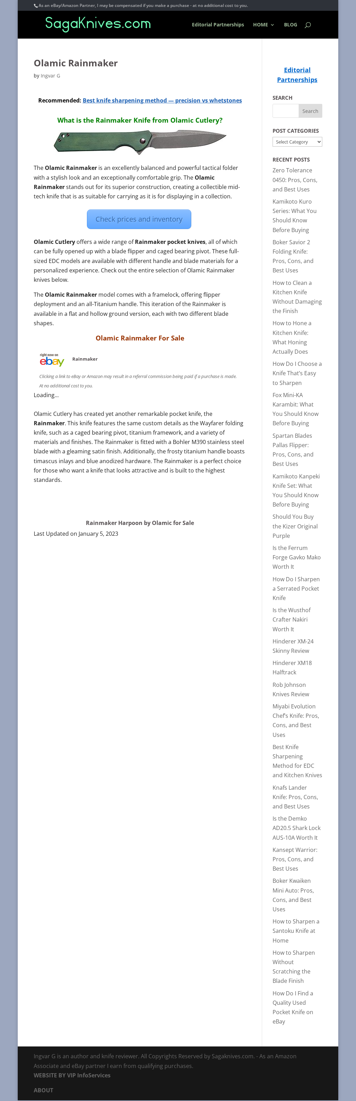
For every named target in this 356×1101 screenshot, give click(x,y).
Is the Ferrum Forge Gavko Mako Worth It (297, 557)
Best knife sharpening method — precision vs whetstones (162, 100)
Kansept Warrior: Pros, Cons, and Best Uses (295, 859)
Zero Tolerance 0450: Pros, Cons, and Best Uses (295, 179)
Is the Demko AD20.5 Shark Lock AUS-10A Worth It (297, 828)
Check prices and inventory (139, 219)
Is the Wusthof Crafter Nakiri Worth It (291, 619)
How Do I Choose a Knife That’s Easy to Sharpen (297, 373)
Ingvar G (50, 75)
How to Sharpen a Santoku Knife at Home (296, 931)
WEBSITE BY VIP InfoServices (72, 1075)
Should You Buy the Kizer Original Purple (295, 526)
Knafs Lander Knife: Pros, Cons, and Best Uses (295, 797)
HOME (260, 25)
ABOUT (43, 1090)
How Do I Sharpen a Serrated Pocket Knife (296, 588)
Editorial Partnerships (218, 25)
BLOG (290, 25)
